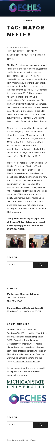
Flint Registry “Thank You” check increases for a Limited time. (26, 54)
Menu (29, 20)
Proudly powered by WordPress (22, 440)
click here (23, 375)
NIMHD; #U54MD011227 (26, 361)
